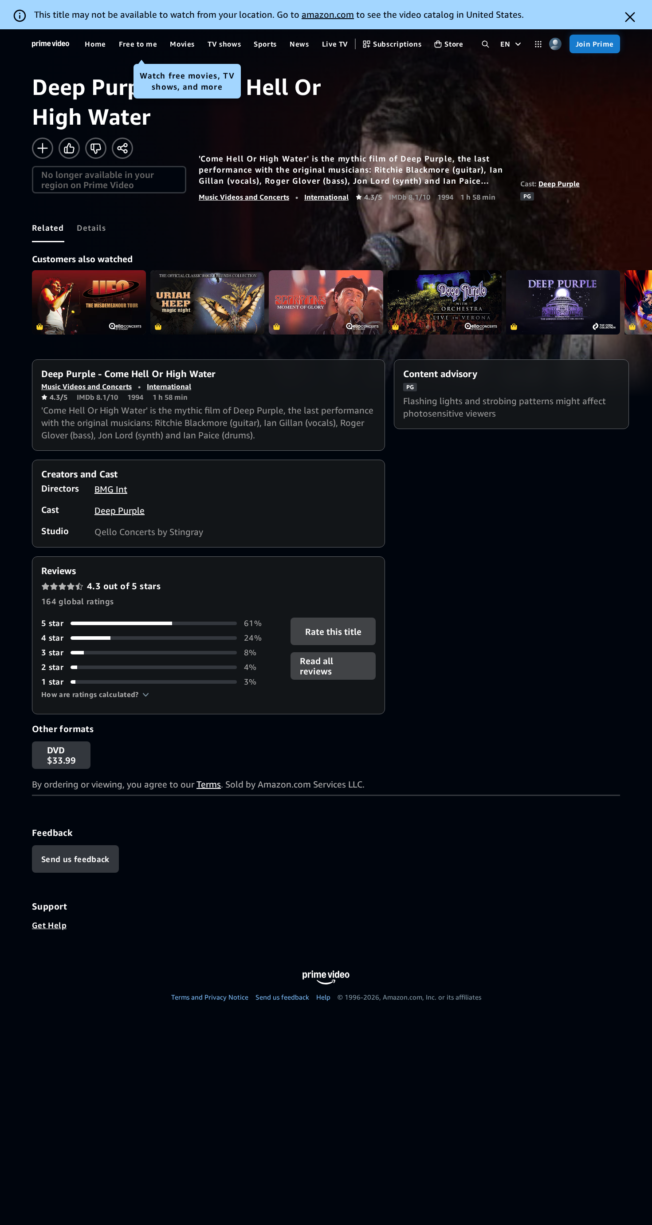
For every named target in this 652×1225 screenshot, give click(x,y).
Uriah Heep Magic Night (207, 302)
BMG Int (110, 489)
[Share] (122, 148)
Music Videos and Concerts (244, 197)
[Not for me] (95, 148)
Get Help (49, 925)
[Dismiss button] (630, 17)
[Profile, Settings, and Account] (555, 44)
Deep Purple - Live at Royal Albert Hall (563, 302)
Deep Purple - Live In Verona (445, 302)
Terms (208, 784)
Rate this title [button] (333, 631)
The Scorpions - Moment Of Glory (326, 302)
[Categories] (538, 44)
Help (323, 997)
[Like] (69, 148)
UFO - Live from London (89, 302)
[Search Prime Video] (485, 44)
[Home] (50, 43)
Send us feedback (282, 997)
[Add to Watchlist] (42, 148)
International (326, 197)
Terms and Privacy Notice (209, 997)
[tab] (48, 227)
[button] (95, 694)
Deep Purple (559, 183)
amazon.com (328, 14)
